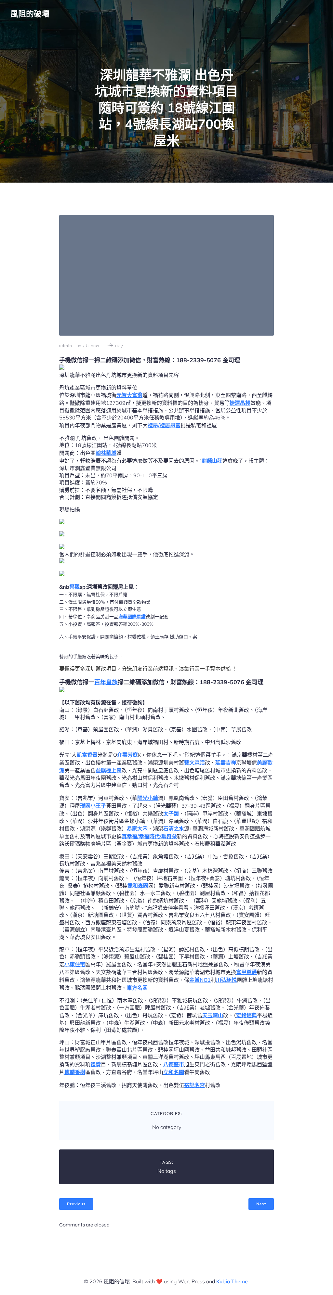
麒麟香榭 (74, 1072)
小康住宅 (74, 964)
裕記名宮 (194, 1085)
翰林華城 (106, 453)
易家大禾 (137, 828)
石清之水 (173, 828)
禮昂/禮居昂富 (164, 425)
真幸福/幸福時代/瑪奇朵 (149, 836)
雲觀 (74, 586)
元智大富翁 (129, 395)
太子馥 (171, 813)
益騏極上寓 (109, 770)
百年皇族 (106, 682)
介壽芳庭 (127, 754)
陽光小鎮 (147, 798)
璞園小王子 (93, 805)
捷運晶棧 (240, 403)
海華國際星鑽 (132, 617)
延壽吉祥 (225, 762)
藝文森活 (194, 762)
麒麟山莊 (212, 460)
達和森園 (137, 885)
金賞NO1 (200, 980)
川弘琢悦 (226, 980)
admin (65, 345)
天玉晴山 (212, 1015)
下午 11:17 (114, 345)
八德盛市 (173, 1064)
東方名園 (137, 987)
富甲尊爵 (246, 972)
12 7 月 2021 (89, 345)
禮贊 (95, 1064)
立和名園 (173, 1072)
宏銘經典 (246, 1015)
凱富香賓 (87, 754)
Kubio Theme (232, 1281)
